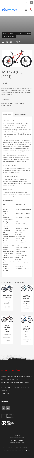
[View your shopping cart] (31, 10)
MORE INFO (7, 306)
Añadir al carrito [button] (7, 302)
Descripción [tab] (7, 114)
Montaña (21, 103)
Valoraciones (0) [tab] (20, 114)
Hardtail (16, 103)
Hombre (9, 105)
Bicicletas (10, 103)
